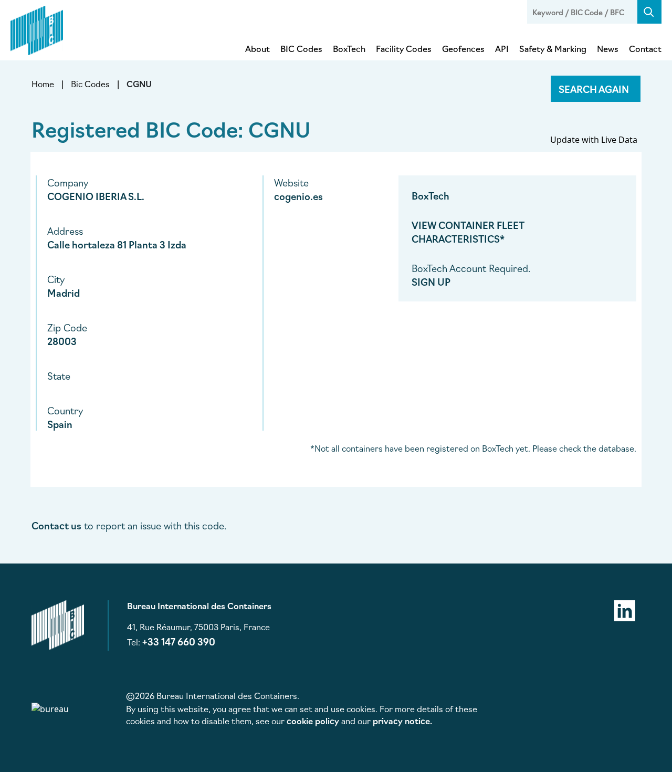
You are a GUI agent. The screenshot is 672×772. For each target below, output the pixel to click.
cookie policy (313, 720)
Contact (645, 48)
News (607, 48)
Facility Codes (404, 48)
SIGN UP (431, 281)
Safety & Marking (552, 48)
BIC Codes (301, 48)
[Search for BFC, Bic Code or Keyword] (649, 12)
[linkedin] (624, 609)
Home (43, 83)
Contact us (56, 525)
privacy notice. (402, 720)
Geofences (463, 48)
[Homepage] (36, 28)
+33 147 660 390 (178, 641)
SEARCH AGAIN (594, 89)
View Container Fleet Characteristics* (468, 231)
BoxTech (349, 48)
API (502, 48)
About (257, 48)
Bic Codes (90, 83)
